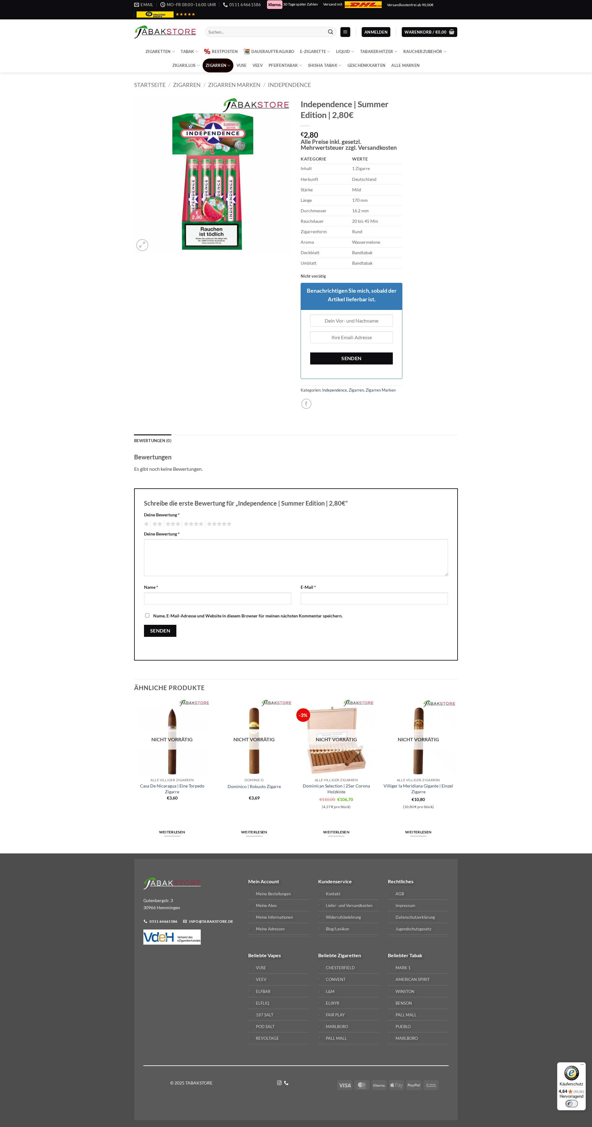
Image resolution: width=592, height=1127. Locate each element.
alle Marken (405, 65)
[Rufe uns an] (286, 1083)
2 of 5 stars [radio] (156, 524)
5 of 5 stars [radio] (218, 524)
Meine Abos (266, 905)
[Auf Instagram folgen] (279, 1083)
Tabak (187, 51)
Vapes (274, 955)
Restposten (225, 51)
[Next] (456, 775)
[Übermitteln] (330, 32)
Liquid (343, 51)
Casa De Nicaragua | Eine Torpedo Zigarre (172, 788)
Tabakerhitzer (376, 51)
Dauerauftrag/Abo (272, 51)
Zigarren (216, 65)
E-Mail (308, 587)
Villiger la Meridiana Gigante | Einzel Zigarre (418, 788)
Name (151, 587)
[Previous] (134, 775)
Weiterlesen (172, 832)
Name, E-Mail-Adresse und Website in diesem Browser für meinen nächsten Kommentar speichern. (248, 615)
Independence (289, 84)
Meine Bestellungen (273, 893)
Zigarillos (184, 65)
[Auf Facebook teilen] (306, 404)
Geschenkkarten (366, 65)
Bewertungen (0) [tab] (152, 440)
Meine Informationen (274, 917)
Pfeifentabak (283, 65)
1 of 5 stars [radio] (145, 524)
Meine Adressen (270, 928)
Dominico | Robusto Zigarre (254, 786)
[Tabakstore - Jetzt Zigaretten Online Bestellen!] (165, 32)
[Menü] (582, 1066)
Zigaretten (158, 51)
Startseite (150, 84)
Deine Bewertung (162, 514)
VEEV (258, 65)
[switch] (571, 1103)
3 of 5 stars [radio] (172, 524)
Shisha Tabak (322, 65)
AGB (400, 893)
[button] (345, 32)
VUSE (241, 65)
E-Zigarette (313, 51)
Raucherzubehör (422, 51)
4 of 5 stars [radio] (193, 524)
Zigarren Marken (234, 84)
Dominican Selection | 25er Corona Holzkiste (336, 788)
